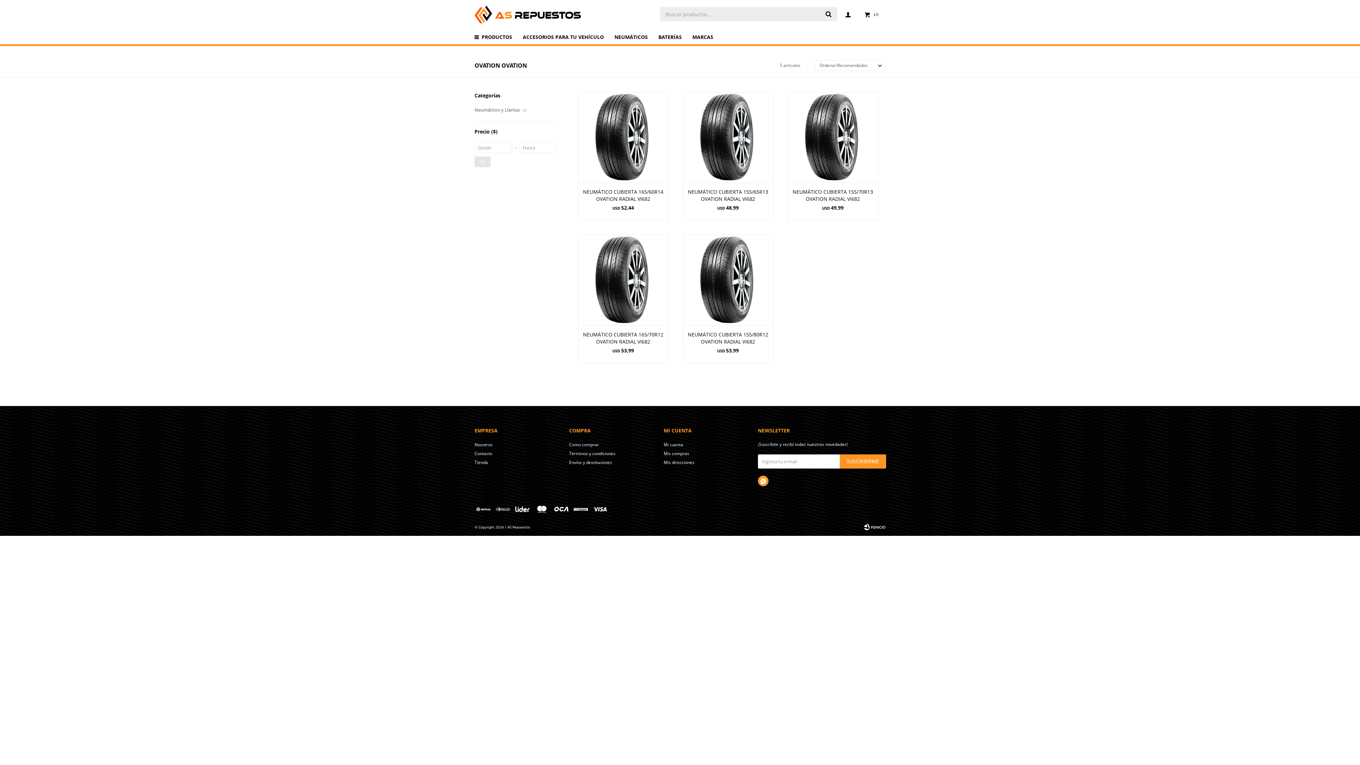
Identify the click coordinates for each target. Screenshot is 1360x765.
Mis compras (676, 453)
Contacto (483, 453)
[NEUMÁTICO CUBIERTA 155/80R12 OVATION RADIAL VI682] (728, 280)
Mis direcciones (679, 462)
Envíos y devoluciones (590, 462)
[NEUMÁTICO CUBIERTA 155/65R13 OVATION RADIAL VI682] (728, 137)
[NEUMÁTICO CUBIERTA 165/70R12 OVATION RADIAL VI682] (623, 280)
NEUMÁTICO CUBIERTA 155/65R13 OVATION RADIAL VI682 (728, 195)
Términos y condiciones (592, 453)
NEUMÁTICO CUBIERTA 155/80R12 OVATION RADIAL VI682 (728, 338)
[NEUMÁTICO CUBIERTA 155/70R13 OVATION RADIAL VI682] (833, 137)
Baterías (670, 37)
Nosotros (484, 445)
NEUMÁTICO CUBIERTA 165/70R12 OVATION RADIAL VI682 (623, 338)
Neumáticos (631, 37)
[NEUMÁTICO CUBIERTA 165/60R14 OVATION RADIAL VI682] (623, 137)
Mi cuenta (673, 445)
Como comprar (584, 445)
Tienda (481, 462)
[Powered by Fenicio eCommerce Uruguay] (874, 527)
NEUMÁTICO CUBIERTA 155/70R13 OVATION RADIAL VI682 (833, 195)
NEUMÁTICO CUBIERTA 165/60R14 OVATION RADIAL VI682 (623, 195)
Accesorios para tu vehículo (563, 37)
